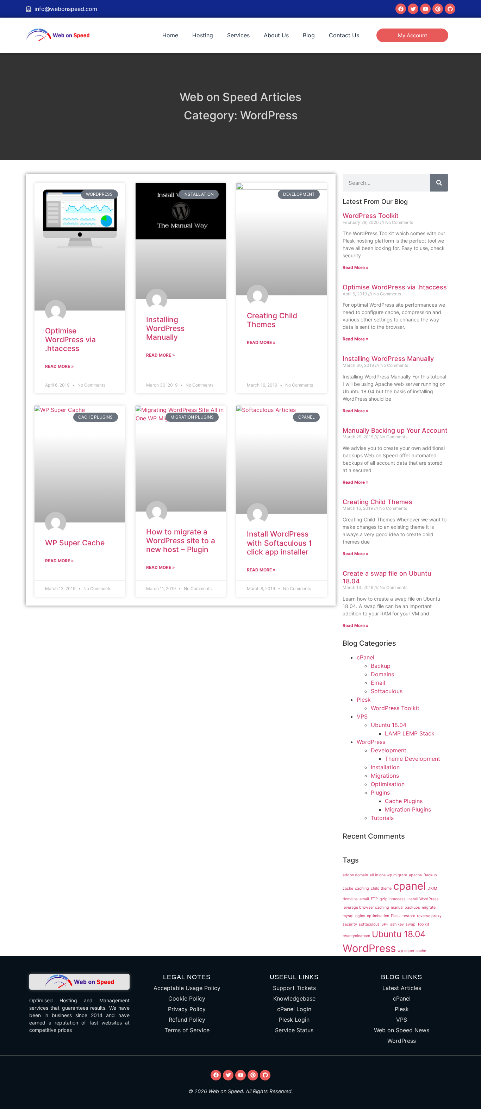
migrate (429, 907)
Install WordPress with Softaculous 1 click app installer (279, 543)
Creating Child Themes (272, 320)
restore (408, 916)
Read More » (59, 366)
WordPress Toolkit (371, 215)
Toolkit (423, 924)
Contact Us (344, 35)
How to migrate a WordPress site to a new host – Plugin (180, 540)
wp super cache (412, 950)
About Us (276, 35)
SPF (384, 924)
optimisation (378, 916)
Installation (385, 767)
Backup (381, 665)
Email (378, 682)
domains (350, 899)
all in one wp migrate (388, 875)
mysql (348, 916)
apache (415, 875)
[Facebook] (400, 9)
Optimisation (388, 784)
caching (362, 888)
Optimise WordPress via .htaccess (70, 339)
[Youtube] (425, 9)
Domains (382, 674)
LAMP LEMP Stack (410, 733)
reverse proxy (429, 916)
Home (170, 35)
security (350, 924)
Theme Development (412, 758)
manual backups (405, 907)
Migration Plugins (408, 809)
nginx (360, 916)
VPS (362, 716)
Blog (309, 35)
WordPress (371, 741)
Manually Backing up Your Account (395, 430)
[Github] (450, 9)
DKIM (432, 888)
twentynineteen (356, 936)
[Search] (439, 183)
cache (348, 888)
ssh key (397, 924)
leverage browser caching (366, 907)
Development (388, 750)
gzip (384, 899)
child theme (381, 888)
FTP (374, 899)
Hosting (202, 35)
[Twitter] (413, 9)
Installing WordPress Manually (165, 328)
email (364, 899)
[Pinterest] (437, 9)
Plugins (380, 792)
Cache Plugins (404, 800)
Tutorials (382, 817)
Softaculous (386, 691)
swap (411, 924)
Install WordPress (423, 899)
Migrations (385, 775)
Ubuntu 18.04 (388, 724)
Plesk (364, 699)
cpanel (409, 886)
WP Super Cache (75, 542)
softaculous (369, 924)
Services (238, 35)
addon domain (355, 875)
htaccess (397, 899)
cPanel (365, 657)
